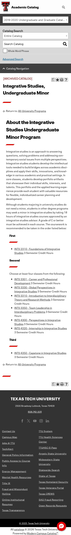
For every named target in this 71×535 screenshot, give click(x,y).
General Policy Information (17, 454)
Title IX (6, 483)
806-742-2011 (35, 411)
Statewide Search (49, 469)
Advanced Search (13, 59)
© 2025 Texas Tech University (34, 523)
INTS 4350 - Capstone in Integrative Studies (40, 353)
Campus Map (9, 437)
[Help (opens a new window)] (66, 80)
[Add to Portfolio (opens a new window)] (57, 80)
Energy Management (14, 471)
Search (64, 6)
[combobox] (35, 19)
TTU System (46, 431)
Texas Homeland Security (53, 481)
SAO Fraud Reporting (51, 499)
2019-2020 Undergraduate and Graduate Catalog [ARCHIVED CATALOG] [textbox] (36, 20)
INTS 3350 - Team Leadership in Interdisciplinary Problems (33, 310)
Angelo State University (53, 453)
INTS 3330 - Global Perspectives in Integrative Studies (34, 289)
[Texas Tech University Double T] (5, 7)
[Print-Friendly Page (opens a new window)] (62, 80)
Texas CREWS (46, 493)
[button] (61, 526)
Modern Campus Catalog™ (42, 533)
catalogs (19, 529)
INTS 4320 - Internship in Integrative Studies (40, 328)
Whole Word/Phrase (18, 51)
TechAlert (7, 448)
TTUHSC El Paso (48, 447)
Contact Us (8, 431)
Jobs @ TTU (8, 442)
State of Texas (47, 475)
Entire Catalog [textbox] (13, 36)
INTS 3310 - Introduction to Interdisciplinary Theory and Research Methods (40, 297)
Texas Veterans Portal (51, 487)
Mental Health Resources (16, 477)
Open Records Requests (53, 505)
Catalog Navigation (17, 68)
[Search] (64, 44)
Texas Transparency (13, 510)
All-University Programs (32, 111)
